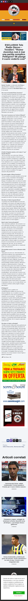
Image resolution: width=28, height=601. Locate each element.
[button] (14, 23)
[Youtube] (4, 1)
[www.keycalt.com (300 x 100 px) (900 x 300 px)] (14, 39)
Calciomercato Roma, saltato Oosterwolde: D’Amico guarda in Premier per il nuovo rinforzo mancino (14, 485)
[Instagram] (7, 1)
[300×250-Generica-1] (14, 381)
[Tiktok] (11, 1)
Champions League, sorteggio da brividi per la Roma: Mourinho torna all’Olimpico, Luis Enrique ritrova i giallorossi (14, 522)
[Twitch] (5, 1)
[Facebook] (1, 1)
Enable (19, 592)
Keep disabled (18, 595)
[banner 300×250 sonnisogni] (14, 402)
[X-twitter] (9, 1)
